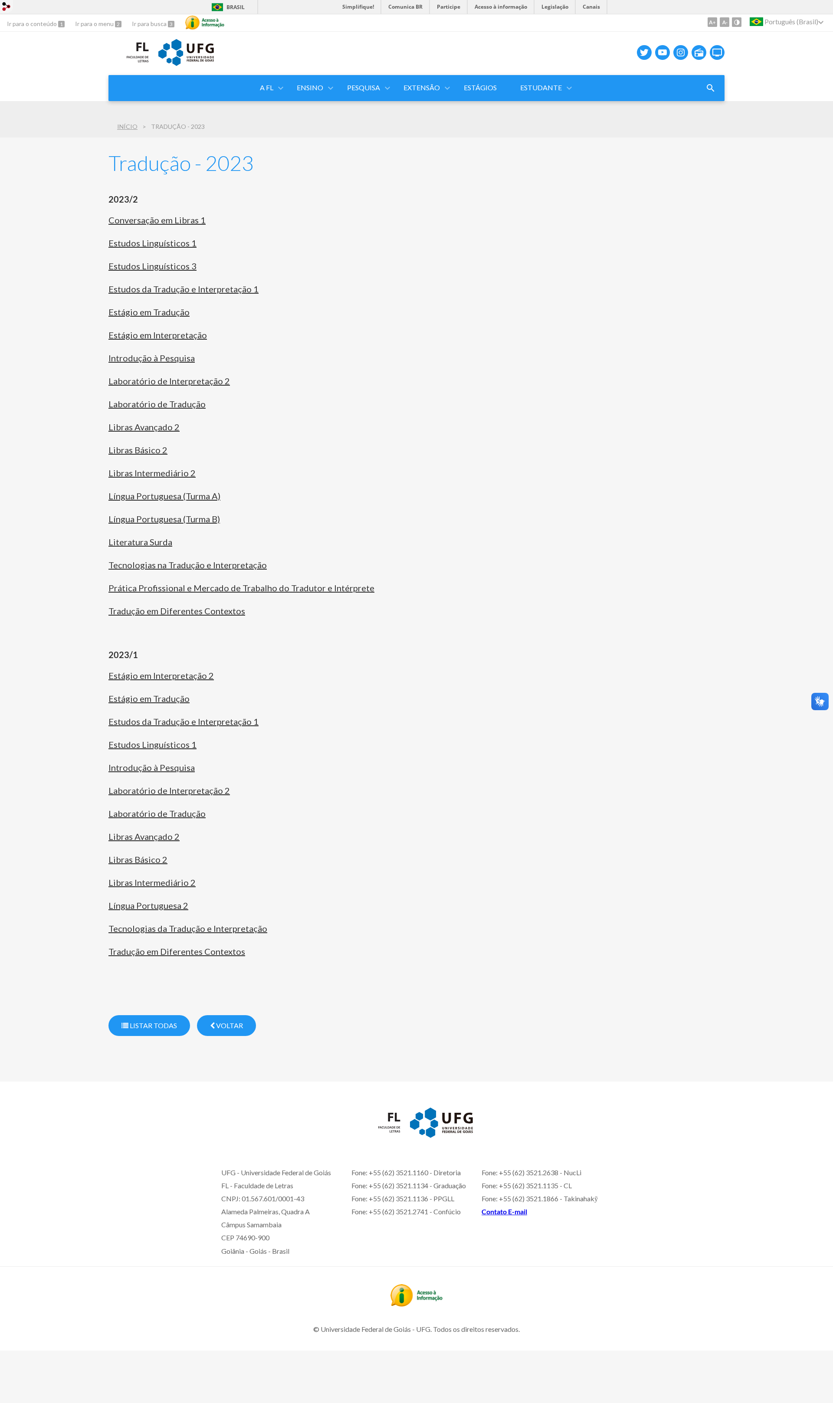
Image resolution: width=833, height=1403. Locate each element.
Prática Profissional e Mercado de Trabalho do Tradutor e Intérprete (241, 588)
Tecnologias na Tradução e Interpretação (187, 565)
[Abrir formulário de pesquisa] (710, 88)
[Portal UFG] (186, 63)
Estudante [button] (541, 87)
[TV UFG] (717, 52)
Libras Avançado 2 (144, 427)
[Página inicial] (129, 64)
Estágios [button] (480, 87)
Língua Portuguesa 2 (148, 905)
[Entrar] (6, 7)
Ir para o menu (95, 23)
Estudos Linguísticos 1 (152, 243)
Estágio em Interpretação (157, 335)
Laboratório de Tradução (157, 404)
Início (127, 126)
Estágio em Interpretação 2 (161, 675)
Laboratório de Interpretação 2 (169, 381)
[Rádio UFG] (699, 52)
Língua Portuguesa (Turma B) (164, 519)
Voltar (229, 1025)
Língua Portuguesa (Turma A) (164, 496)
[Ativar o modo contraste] (736, 22)
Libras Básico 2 (137, 450)
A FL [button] (266, 87)
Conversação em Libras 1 (157, 220)
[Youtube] (662, 52)
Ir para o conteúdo (32, 23)
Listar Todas (152, 1025)
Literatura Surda (140, 542)
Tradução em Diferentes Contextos (176, 611)
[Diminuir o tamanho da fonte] (724, 22)
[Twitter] (644, 52)
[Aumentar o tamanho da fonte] (712, 22)
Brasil (235, 7)
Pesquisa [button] (363, 87)
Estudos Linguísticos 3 (152, 266)
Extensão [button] (421, 87)
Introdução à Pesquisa (151, 358)
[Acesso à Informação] (204, 22)
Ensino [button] (310, 87)
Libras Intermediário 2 (152, 473)
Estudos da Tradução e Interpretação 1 (183, 289)
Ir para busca (150, 23)
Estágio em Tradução (149, 312)
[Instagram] (680, 52)
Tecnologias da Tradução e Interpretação (187, 928)
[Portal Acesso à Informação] (416, 1303)
